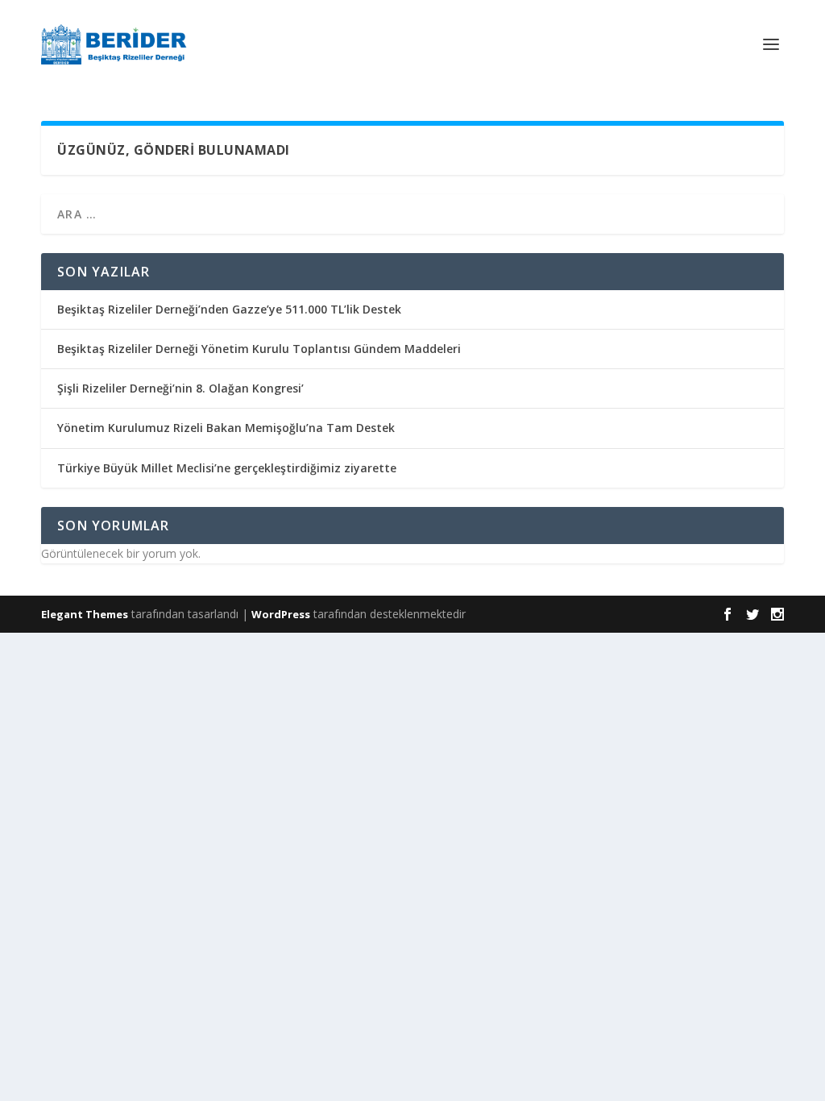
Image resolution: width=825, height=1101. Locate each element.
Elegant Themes (84, 614)
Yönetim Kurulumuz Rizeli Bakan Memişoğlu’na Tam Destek (226, 427)
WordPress (280, 614)
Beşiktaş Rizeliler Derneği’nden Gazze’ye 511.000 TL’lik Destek (229, 309)
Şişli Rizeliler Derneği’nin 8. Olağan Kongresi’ (180, 388)
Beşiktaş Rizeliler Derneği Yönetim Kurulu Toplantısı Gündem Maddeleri (259, 348)
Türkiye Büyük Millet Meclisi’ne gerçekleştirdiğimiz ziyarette (226, 468)
